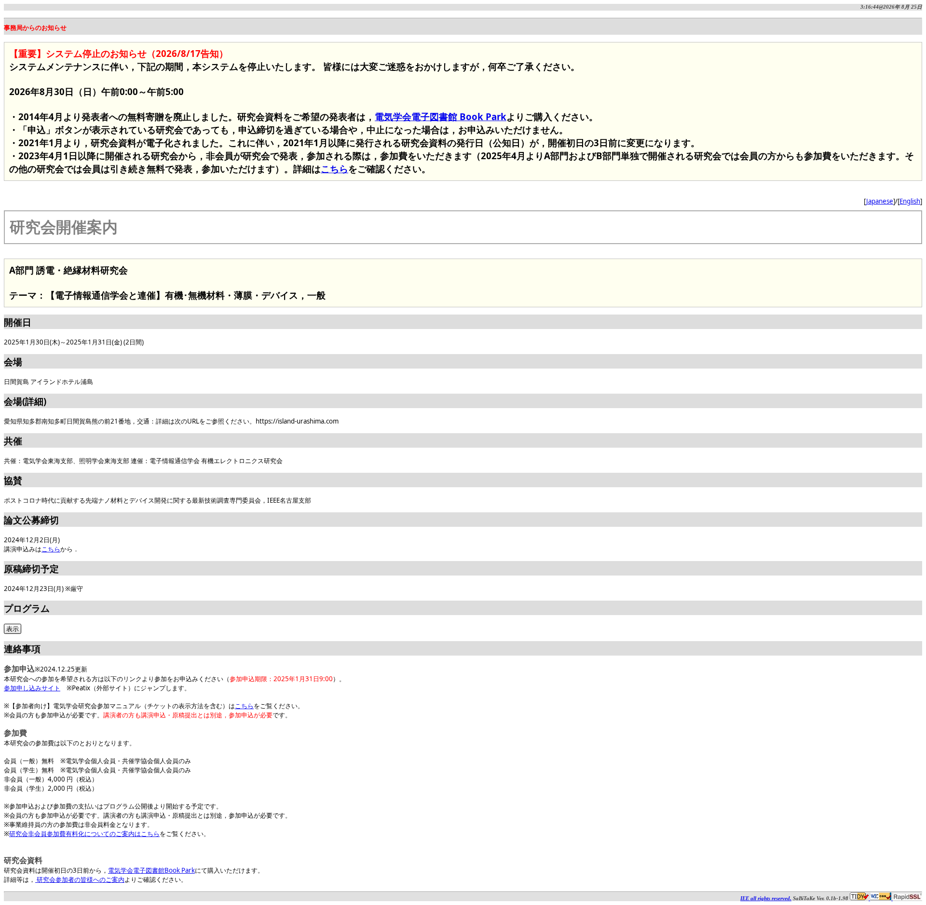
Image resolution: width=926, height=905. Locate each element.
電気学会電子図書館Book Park (151, 870)
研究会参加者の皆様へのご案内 (79, 879)
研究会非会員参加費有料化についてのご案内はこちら (84, 833)
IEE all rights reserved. (765, 898)
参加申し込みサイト (32, 688)
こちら (334, 169)
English (909, 201)
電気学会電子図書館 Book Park (440, 116)
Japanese (879, 201)
